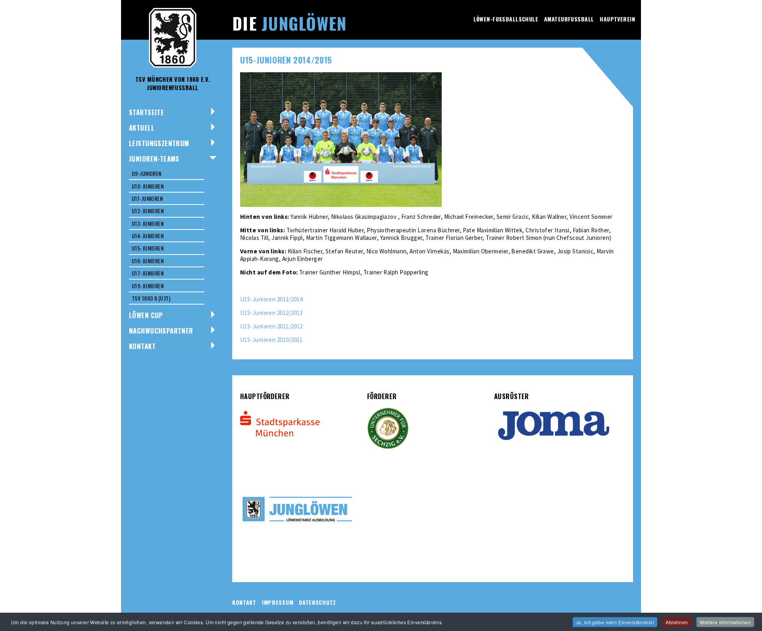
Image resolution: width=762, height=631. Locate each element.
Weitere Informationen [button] (725, 622)
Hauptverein (617, 19)
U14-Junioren (148, 236)
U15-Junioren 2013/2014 (271, 299)
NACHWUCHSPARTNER (161, 331)
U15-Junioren (148, 248)
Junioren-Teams (154, 159)
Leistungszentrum (159, 143)
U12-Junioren (148, 210)
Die (289, 23)
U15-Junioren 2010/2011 (271, 339)
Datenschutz (317, 602)
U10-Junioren (148, 186)
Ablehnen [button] (677, 622)
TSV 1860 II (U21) (151, 298)
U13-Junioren (148, 223)
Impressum (277, 602)
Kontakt (142, 346)
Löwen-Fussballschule (505, 19)
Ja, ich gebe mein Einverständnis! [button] (615, 622)
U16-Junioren (148, 261)
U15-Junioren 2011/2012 (271, 326)
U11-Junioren (147, 198)
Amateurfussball (569, 19)
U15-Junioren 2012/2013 (271, 312)
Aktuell (141, 128)
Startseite (146, 112)
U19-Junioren (148, 286)
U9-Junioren (147, 173)
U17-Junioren (148, 273)
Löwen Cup (146, 315)
